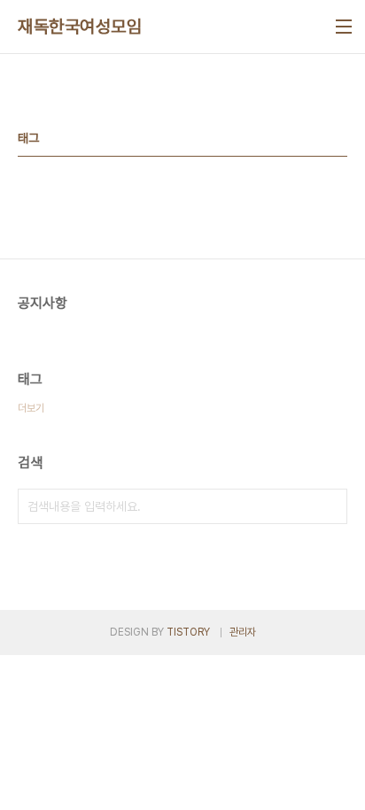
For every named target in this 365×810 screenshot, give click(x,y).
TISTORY (188, 632)
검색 (329, 506)
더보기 (31, 408)
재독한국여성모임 (80, 26)
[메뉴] (343, 26)
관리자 (242, 632)
